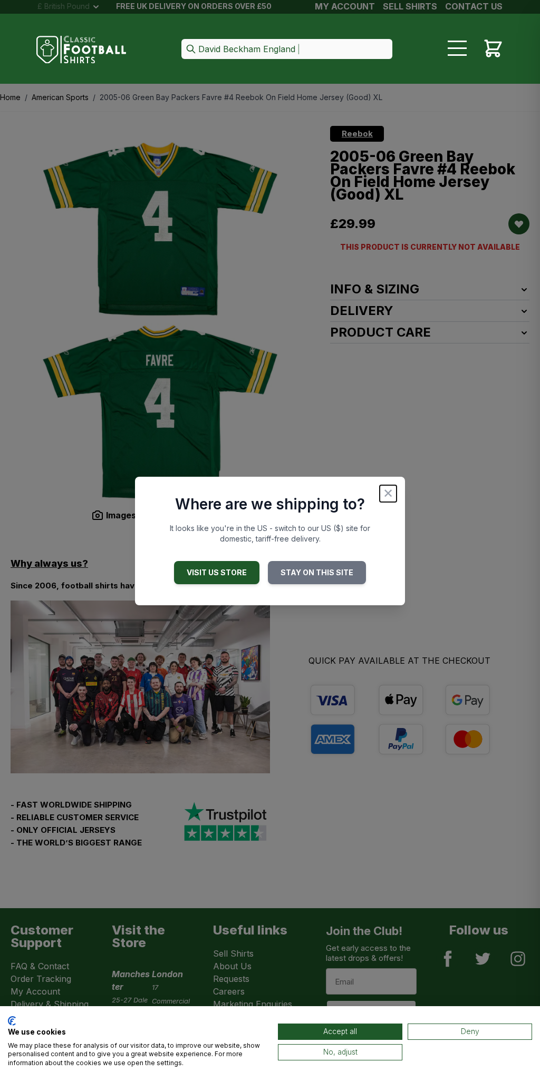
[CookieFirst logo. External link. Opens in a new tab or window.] (12, 1021)
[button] (286, 50)
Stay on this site (317, 572)
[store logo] (81, 50)
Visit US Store (217, 572)
